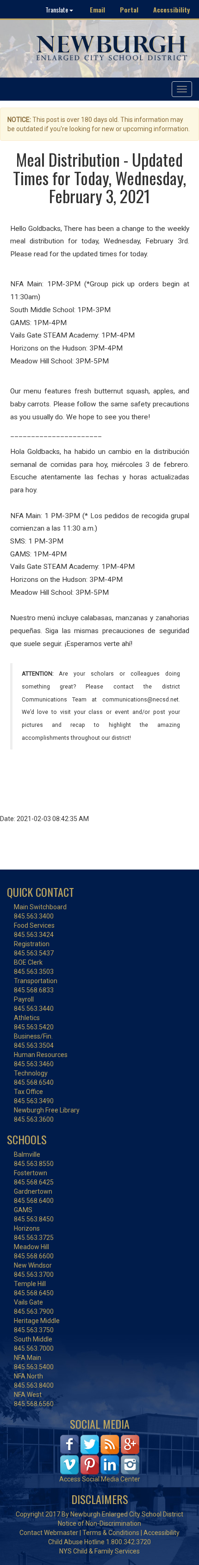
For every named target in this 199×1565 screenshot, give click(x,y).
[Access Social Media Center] (99, 1453)
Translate (57, 9)
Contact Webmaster (48, 1532)
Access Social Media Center (99, 1479)
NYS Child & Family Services (99, 1551)
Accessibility (171, 9)
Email (97, 9)
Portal (129, 9)
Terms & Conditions (110, 1532)
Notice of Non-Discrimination (99, 1523)
